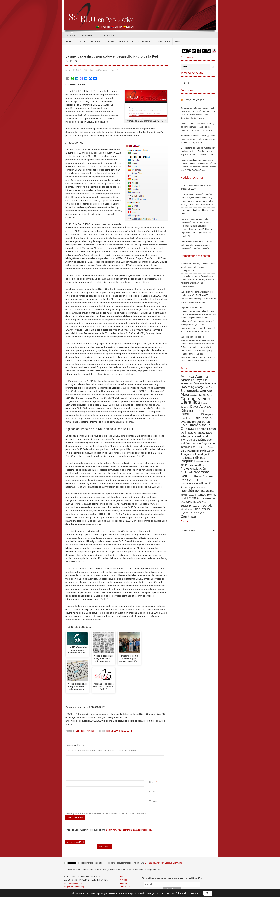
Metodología (126, 42)
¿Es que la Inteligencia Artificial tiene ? (197, 282)
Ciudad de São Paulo (202, 395)
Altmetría (202, 383)
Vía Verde (186, 509)
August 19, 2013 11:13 (76, 70)
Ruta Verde (192, 495)
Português (105, 26)
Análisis (109, 42)
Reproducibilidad (191, 483)
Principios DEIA (196, 465)
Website (153, 801)
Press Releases (194, 100)
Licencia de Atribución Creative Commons (163, 863)
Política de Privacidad (187, 893)
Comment (149, 757)
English (118, 26)
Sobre (178, 42)
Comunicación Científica (195, 400)
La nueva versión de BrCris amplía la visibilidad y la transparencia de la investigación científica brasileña (197, 245)
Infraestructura (204, 432)
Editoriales (81, 731)
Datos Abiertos (200, 406)
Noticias (95, 42)
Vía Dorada (205, 505)
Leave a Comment (98, 70)
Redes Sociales (203, 476)
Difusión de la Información (192, 412)
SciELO (114, 70)
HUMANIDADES (88, 35)
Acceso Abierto (194, 376)
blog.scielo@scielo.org (74, 887)
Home (69, 42)
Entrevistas (145, 42)
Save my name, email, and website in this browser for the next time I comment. (105, 813)
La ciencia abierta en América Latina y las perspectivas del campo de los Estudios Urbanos (197, 127)
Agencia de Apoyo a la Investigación (194, 381)
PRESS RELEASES (109, 35)
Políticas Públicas (193, 457)
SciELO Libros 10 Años (196, 502)
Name (152, 782)
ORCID (197, 443)
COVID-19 (81, 42)
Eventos (200, 429)
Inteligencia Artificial (194, 436)
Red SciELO (112, 731)
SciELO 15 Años (127, 731)
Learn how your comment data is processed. (129, 829)
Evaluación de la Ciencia (196, 427)
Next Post (104, 846)
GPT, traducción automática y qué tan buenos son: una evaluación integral (198, 298)
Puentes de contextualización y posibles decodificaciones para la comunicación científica (198, 139)
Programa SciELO (195, 474)
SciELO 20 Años (192, 498)
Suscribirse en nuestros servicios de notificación (172, 878)
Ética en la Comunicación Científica (195, 513)
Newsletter (163, 42)
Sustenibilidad (189, 505)
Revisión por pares (195, 490)
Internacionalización (192, 439)
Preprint (187, 461)
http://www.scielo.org (73, 883)
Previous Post (75, 842)
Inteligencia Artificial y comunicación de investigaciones (198, 267)
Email (152, 791)
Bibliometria (190, 391)
